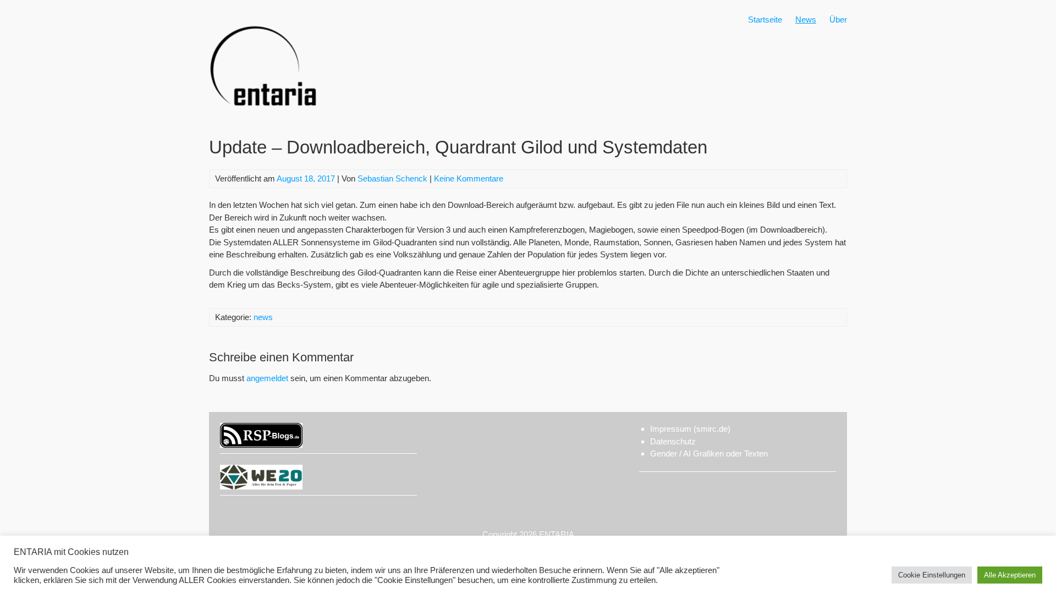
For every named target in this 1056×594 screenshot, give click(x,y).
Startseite (765, 19)
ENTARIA (556, 534)
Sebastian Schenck (392, 178)
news (263, 317)
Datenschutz (673, 441)
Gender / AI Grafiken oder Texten (709, 453)
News (805, 19)
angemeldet (267, 378)
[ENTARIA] (264, 118)
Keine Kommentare (468, 178)
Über (838, 19)
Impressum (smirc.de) (690, 428)
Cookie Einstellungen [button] (931, 575)
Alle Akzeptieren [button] (1010, 575)
